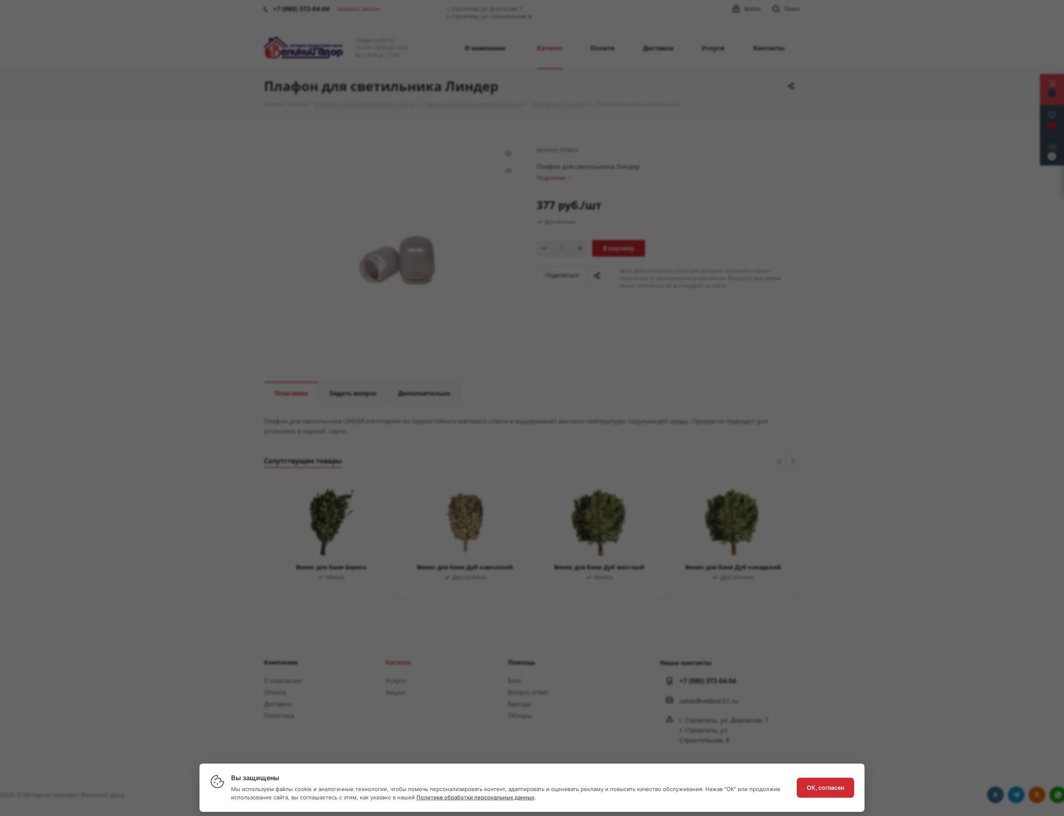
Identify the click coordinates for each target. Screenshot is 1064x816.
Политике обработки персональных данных (475, 797)
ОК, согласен (825, 787)
